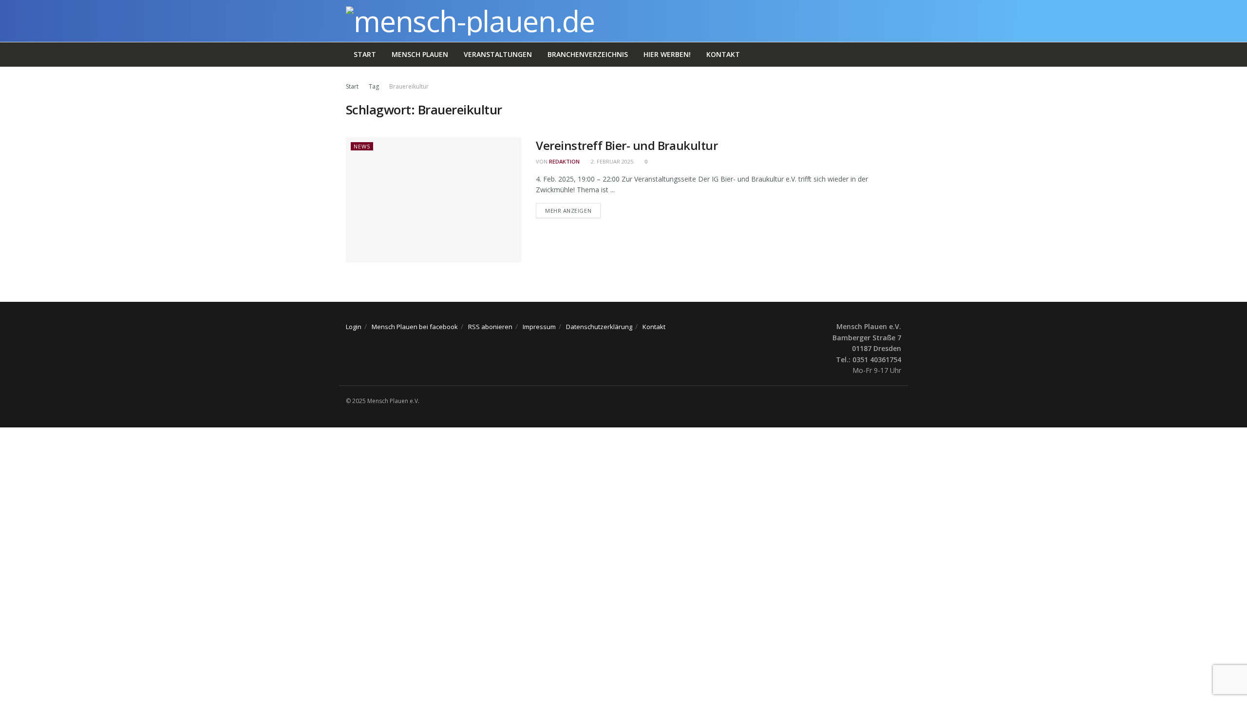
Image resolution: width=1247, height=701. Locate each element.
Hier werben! (667, 54)
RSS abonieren (490, 326)
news (362, 146)
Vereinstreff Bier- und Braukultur (627, 145)
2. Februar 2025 (611, 161)
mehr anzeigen (573, 210)
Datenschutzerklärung (599, 326)
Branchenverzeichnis (588, 54)
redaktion (564, 161)
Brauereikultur (409, 86)
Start (365, 54)
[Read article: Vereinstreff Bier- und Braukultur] (433, 199)
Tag (374, 86)
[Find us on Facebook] (898, 401)
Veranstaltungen (498, 54)
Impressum (539, 326)
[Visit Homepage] (470, 21)
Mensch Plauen (420, 54)
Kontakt (723, 54)
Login (353, 326)
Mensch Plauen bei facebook (415, 326)
